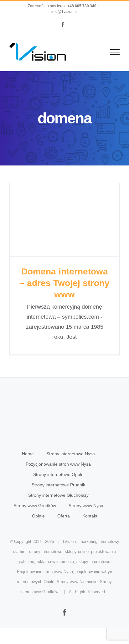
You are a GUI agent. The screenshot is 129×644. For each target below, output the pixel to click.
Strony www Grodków (34, 505)
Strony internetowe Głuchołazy (58, 495)
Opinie (38, 515)
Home (28, 453)
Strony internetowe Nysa (70, 453)
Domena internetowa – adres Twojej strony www (65, 220)
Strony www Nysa (86, 505)
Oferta (63, 515)
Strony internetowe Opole (58, 474)
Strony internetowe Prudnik (58, 484)
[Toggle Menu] (115, 52)
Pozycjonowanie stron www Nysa (58, 464)
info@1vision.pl (64, 11)
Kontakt (89, 515)
